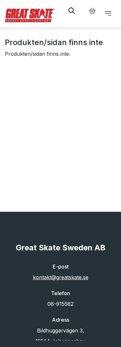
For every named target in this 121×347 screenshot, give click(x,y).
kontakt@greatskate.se (60, 277)
